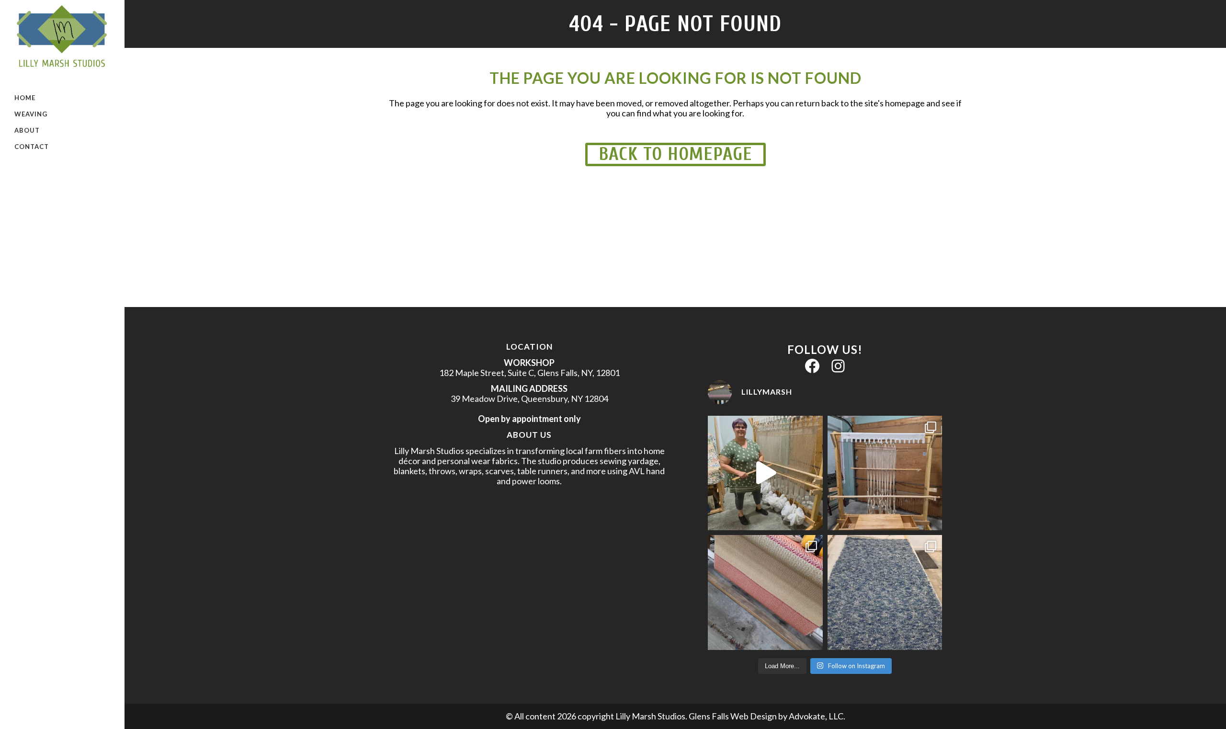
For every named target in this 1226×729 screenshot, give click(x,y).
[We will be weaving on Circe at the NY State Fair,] (765, 473)
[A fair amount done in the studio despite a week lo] (765, 592)
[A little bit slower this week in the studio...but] (885, 473)
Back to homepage (675, 154)
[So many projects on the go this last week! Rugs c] (885, 592)
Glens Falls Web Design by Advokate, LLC (766, 716)
